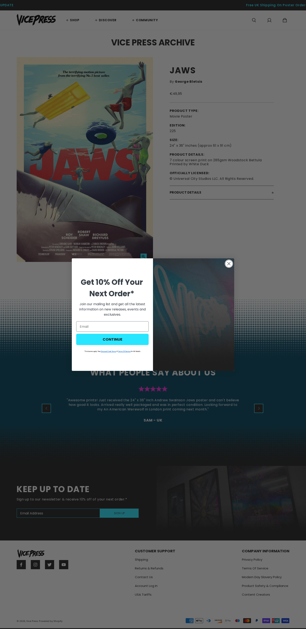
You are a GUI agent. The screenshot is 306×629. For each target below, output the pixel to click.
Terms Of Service (124, 351)
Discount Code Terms (108, 351)
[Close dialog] (229, 263)
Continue (112, 339)
